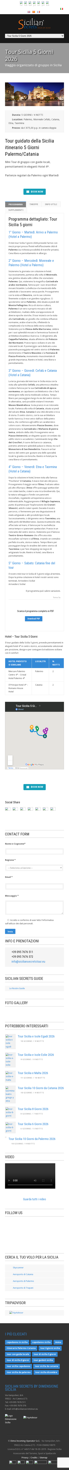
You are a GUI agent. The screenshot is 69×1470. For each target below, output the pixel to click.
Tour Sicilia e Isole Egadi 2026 (36, 1036)
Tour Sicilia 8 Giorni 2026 (33, 1109)
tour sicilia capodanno (18, 1366)
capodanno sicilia (41, 1342)
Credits (33, 1457)
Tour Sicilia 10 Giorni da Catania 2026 (41, 1088)
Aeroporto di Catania (22, 1274)
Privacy (25, 1457)
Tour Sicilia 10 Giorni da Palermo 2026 (32, 1139)
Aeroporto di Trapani (22, 1288)
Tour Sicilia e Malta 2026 (33, 1073)
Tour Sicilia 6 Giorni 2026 (33, 1124)
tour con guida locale (18, 1354)
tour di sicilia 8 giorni (18, 1360)
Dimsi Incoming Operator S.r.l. (25, 1441)
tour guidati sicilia (43, 1360)
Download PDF (33, 619)
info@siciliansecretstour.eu (28, 961)
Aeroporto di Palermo (23, 1281)
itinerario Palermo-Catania (21, 1348)
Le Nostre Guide (17, 988)
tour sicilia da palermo (19, 1372)
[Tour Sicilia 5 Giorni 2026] (34, 105)
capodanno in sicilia (17, 1342)
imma (58, 1342)
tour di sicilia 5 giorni (45, 1354)
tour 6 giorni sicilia (50, 1348)
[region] (34, 1011)
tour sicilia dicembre (46, 1372)
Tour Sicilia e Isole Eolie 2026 (36, 1055)
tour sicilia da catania (46, 1366)
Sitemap (43, 1457)
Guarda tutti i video (34, 1199)
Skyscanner (18, 1267)
